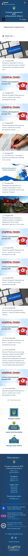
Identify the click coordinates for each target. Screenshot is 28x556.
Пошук (24, 19)
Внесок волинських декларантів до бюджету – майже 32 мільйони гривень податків (13, 312)
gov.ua (6, 2)
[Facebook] (12, 538)
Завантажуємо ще (15, 400)
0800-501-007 (14, 492)
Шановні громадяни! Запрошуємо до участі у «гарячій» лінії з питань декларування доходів (13, 97)
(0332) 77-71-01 (14, 479)
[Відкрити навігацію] (25, 3)
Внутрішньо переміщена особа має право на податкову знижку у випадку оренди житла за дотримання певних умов (13, 66)
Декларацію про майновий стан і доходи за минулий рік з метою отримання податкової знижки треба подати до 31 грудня (13, 189)
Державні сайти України (9, 4)
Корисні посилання (14, 541)
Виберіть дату (9, 36)
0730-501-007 (14, 490)
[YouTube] (16, 538)
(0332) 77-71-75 (14, 480)
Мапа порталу (13, 458)
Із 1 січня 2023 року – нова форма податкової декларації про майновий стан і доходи (13, 158)
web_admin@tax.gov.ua (13, 518)
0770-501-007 (14, 488)
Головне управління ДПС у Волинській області (14, 14)
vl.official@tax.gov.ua (14, 498)
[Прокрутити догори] (25, 548)
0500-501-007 (14, 487)
